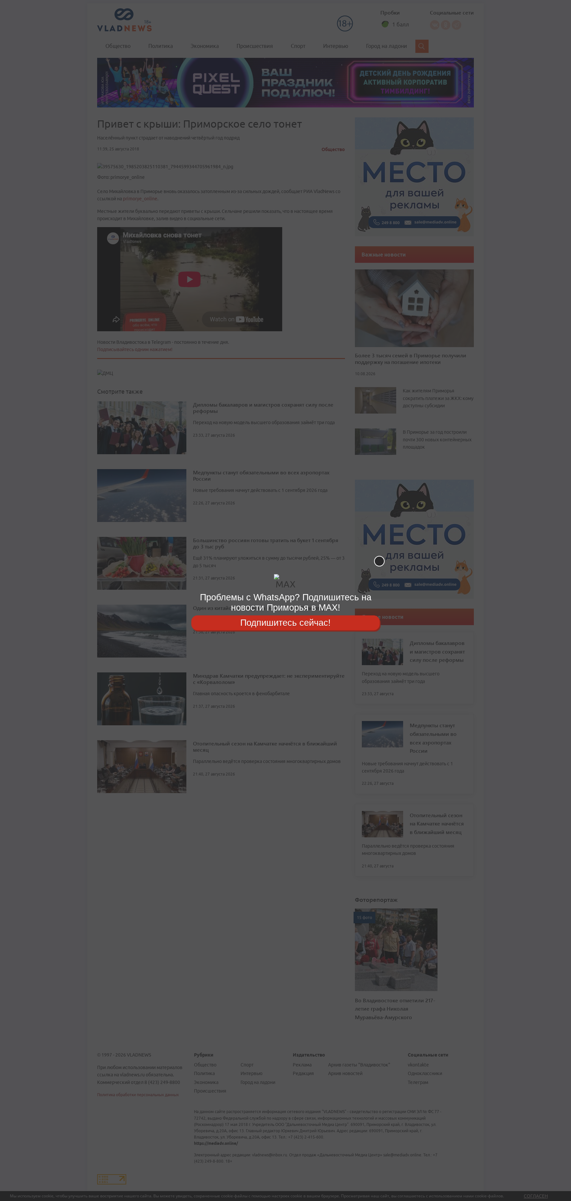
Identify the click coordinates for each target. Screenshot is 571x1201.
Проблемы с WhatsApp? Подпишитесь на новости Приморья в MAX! (285, 602)
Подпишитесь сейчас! (285, 622)
